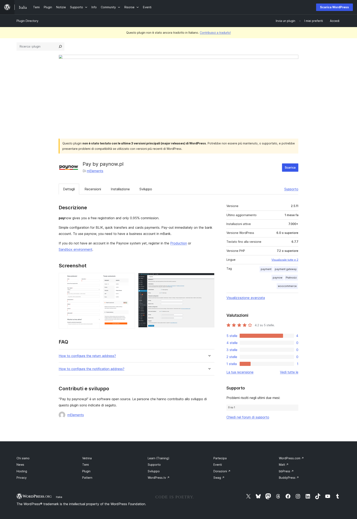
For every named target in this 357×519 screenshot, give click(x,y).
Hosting (22, 471)
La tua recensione (239, 372)
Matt (284, 464)
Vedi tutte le (289, 372)
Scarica (290, 167)
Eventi (217, 464)
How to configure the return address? (87, 356)
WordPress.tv (159, 477)
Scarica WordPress (334, 7)
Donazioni (222, 471)
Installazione (120, 189)
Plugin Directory (27, 21)
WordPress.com (291, 458)
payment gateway (286, 269)
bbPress (286, 471)
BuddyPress (289, 477)
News (20, 464)
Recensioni (92, 189)
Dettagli (69, 189)
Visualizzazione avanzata (245, 298)
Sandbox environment (75, 249)
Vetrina (87, 458)
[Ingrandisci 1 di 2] (129, 278)
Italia (59, 497)
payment (266, 269)
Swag (219, 477)
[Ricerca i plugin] (60, 46)
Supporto (291, 189)
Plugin (86, 471)
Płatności (291, 277)
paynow (277, 277)
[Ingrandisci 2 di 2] (209, 278)
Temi (85, 464)
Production (178, 243)
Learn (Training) (158, 458)
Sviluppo (145, 189)
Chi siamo (23, 458)
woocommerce (287, 286)
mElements (95, 171)
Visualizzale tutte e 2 (284, 259)
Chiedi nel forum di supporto (247, 417)
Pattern (87, 477)
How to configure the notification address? (91, 369)
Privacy (22, 477)
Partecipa (220, 458)
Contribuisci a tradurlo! (215, 32)
